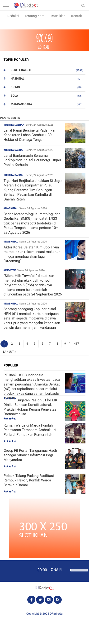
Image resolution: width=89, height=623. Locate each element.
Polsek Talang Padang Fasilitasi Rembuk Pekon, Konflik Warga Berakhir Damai (29, 480)
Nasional (17, 78)
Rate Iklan (58, 16)
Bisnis (15, 87)
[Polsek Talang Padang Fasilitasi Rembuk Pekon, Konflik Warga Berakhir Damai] (75, 484)
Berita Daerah (21, 70)
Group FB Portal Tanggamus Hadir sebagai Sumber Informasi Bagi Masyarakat (30, 455)
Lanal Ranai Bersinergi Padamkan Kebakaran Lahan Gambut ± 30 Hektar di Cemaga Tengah (30, 135)
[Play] (15, 570)
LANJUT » (9, 351)
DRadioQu (56, 613)
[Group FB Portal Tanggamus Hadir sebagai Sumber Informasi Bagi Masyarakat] (75, 459)
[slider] (77, 573)
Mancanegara (21, 104)
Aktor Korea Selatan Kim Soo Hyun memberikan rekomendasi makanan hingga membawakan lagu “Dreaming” (32, 254)
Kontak (76, 16)
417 (76, 343)
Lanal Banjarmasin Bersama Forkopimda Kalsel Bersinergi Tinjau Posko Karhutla (32, 160)
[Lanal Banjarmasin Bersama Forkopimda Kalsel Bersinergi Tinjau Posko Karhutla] (75, 167)
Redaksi (13, 16)
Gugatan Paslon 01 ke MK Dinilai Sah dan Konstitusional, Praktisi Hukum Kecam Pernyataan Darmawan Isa (31, 407)
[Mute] (66, 569)
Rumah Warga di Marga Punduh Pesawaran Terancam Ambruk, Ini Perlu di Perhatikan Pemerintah (30, 430)
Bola (14, 95)
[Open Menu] (6, 5)
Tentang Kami (35, 16)
